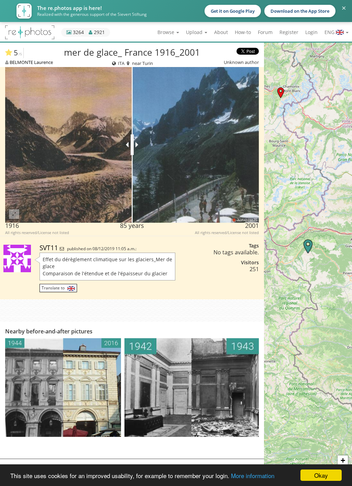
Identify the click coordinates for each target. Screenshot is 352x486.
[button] (280, 92)
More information (252, 475)
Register (288, 32)
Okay (321, 475)
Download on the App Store (300, 11)
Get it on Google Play (233, 11)
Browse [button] (166, 32)
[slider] (132, 144)
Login (311, 32)
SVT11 (50, 247)
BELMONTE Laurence (31, 62)
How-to (243, 32)
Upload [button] (195, 32)
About (221, 32)
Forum (265, 32)
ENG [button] (330, 32)
